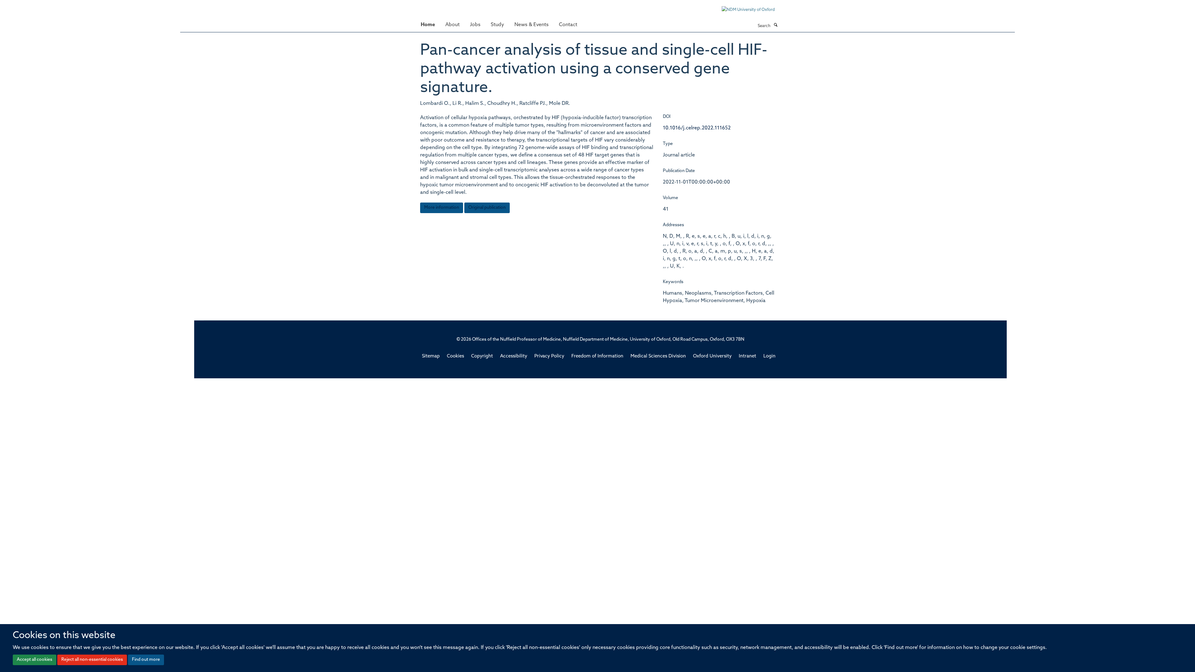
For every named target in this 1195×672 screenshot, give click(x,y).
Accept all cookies (34, 659)
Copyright (482, 356)
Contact (568, 24)
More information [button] (441, 207)
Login (769, 356)
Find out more (146, 659)
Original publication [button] (487, 207)
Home (428, 24)
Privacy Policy (549, 356)
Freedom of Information (597, 356)
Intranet (747, 356)
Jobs (475, 24)
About (452, 24)
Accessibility (513, 356)
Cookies (455, 356)
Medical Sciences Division (658, 356)
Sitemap (431, 356)
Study (497, 24)
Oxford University (712, 356)
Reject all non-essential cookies (92, 659)
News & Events (531, 24)
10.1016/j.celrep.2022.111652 (697, 128)
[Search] (775, 25)
